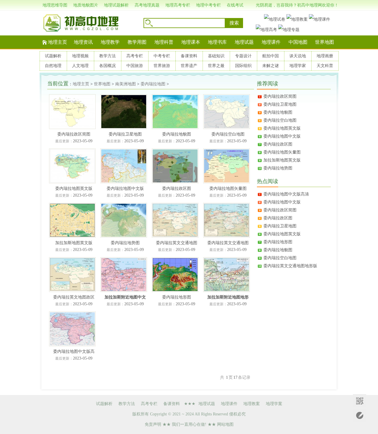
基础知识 (216, 56)
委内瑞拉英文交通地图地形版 (290, 266)
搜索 (234, 22)
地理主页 (57, 42)
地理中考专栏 (208, 5)
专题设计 (243, 56)
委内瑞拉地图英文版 (282, 128)
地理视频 (80, 56)
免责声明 (153, 424)
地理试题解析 (116, 5)
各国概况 (107, 65)
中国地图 (298, 42)
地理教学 (110, 42)
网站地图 (225, 424)
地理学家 (297, 65)
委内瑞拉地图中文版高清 (286, 194)
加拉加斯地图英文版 (282, 160)
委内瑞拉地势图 (277, 168)
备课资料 (189, 56)
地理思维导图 (55, 5)
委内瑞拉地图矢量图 (282, 152)
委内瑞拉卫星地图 (279, 104)
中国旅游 (134, 65)
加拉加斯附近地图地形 (228, 297)
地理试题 (244, 42)
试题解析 (53, 56)
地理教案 (251, 404)
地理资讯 (83, 42)
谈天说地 (297, 56)
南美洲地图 (125, 84)
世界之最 (216, 65)
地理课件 (271, 42)
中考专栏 (162, 56)
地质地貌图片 (85, 5)
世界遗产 (189, 65)
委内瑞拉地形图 (277, 242)
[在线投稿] (359, 415)
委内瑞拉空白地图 (279, 120)
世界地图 (324, 42)
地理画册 (325, 56)
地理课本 (190, 42)
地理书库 (217, 42)
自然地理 (53, 65)
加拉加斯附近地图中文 (125, 297)
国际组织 (243, 65)
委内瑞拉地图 (153, 84)
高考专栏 (134, 56)
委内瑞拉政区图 (277, 144)
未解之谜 (270, 65)
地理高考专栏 (177, 5)
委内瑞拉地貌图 (277, 112)
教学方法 (107, 56)
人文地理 (80, 65)
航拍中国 (270, 56)
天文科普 (325, 65)
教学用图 (137, 42)
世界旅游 (162, 65)
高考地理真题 (147, 5)
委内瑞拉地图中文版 (282, 136)
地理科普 (163, 42)
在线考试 (235, 5)
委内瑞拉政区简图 (279, 96)
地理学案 (274, 404)
